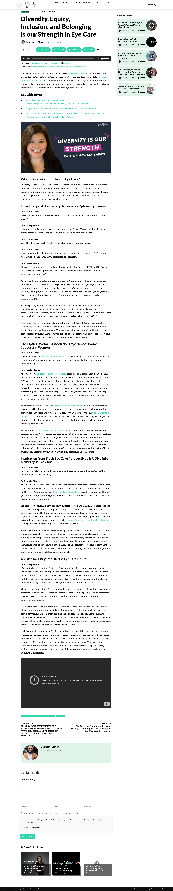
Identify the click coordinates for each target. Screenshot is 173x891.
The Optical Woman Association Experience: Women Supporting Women (59, 108)
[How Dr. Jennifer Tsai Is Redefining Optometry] (66, 863)
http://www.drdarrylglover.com (52, 750)
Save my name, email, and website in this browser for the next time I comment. (52, 813)
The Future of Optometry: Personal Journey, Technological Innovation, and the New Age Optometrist (90, 728)
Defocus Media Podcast (43, 12)
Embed (66, 62)
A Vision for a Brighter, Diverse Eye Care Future (49, 117)
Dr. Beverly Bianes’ (76, 73)
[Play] (24, 59)
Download (57, 62)
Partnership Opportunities (151, 889)
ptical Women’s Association (68, 405)
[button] (152, 4)
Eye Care (60, 716)
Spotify (51, 66)
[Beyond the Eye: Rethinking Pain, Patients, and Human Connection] (97, 863)
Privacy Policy (98, 820)
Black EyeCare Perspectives (66, 492)
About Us (137, 889)
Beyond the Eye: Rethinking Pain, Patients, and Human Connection (96, 869)
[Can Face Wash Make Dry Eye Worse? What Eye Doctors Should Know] (35, 863)
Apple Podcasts (38, 66)
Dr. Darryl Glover (36, 42)
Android (77, 66)
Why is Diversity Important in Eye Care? (43, 100)
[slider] (106, 58)
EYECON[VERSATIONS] (63, 864)
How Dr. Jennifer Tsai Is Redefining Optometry (63, 870)
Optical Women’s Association (55, 356)
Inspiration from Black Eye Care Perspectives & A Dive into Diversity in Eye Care (63, 113)
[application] (66, 58)
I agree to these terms (31, 827)
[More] (98, 49)
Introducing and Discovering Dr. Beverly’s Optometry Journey (57, 103)
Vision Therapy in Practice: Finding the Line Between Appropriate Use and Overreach (131, 72)
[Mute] (101, 59)
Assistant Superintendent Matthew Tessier (86, 520)
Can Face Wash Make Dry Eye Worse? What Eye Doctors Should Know (34, 869)
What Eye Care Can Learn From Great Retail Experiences (131, 87)
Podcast (25, 12)
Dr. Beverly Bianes (29, 716)
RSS (84, 66)
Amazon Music (63, 66)
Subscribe (165, 889)
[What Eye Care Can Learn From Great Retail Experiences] (151, 89)
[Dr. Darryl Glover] (23, 42)
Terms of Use (28, 822)
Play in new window (40, 62)
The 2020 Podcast (93, 861)
